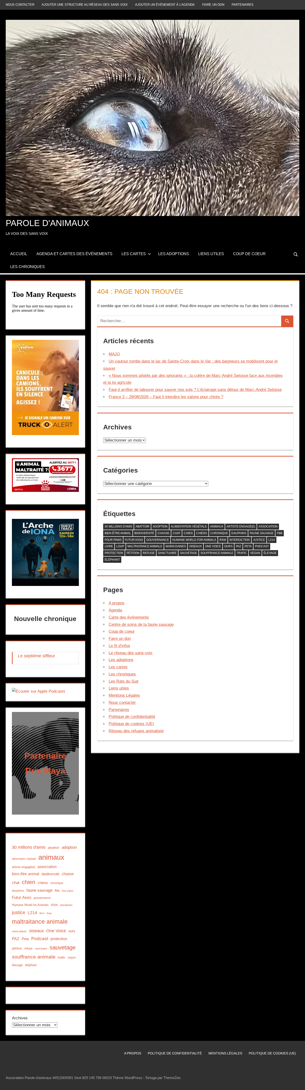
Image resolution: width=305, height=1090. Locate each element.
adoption (160, 526)
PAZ (238, 546)
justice (259, 540)
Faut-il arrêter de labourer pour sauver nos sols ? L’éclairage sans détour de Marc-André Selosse (195, 389)
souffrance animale (216, 553)
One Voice (213, 546)
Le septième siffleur (36, 655)
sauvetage (188, 553)
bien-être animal (118, 533)
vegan (255, 553)
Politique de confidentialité (132, 716)
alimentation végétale (189, 526)
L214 (271, 540)
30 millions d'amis (118, 526)
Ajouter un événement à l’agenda (165, 4)
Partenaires (243, 4)
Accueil (18, 254)
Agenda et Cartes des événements (74, 254)
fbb (279, 533)
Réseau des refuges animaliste (136, 731)
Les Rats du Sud (123, 681)
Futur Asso (134, 540)
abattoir (142, 526)
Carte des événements (129, 617)
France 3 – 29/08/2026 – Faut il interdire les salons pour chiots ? (166, 397)
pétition (133, 553)
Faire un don (213, 4)
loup (120, 546)
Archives (20, 1018)
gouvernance (157, 540)
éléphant (112, 559)
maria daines (176, 546)
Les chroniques (27, 267)
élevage (270, 553)
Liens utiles (211, 254)
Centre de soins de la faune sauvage (141, 624)
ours (228, 546)
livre (109, 546)
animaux (216, 526)
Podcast (262, 546)
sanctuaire (167, 553)
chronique (219, 533)
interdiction (239, 540)
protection (114, 553)
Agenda (115, 610)
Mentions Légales (124, 695)
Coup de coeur (249, 254)
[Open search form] (295, 253)
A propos (116, 603)
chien (188, 533)
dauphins (238, 533)
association (268, 526)
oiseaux (195, 546)
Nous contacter (20, 4)
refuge (149, 553)
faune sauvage (262, 533)
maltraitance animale (144, 546)
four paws (113, 540)
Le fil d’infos (119, 645)
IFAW (222, 540)
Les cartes (134, 254)
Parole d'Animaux (47, 223)
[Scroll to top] (297, 1082)
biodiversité (144, 533)
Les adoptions (173, 254)
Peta (248, 546)
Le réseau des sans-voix (130, 653)
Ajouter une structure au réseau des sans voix (85, 4)
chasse (163, 533)
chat (176, 533)
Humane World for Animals (194, 540)
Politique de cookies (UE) (131, 723)
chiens (201, 533)
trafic (242, 553)
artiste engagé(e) (241, 526)
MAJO (114, 354)
